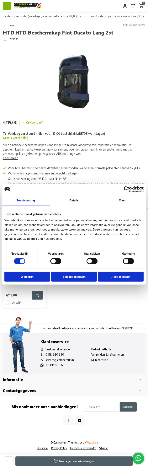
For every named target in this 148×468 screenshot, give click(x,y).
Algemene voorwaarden (83, 448)
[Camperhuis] (27, 6)
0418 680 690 (54, 354)
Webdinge (92, 442)
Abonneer (128, 406)
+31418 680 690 (55, 365)
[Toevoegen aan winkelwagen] (37, 295)
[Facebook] (68, 420)
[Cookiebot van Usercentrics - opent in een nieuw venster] (127, 189)
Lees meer (10, 158)
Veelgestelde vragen (58, 349)
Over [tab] (122, 200)
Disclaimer (42, 448)
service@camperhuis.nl (59, 360)
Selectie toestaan (74, 276)
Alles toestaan (120, 276)
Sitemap (103, 448)
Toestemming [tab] (26, 200)
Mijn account (99, 360)
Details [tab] (74, 200)
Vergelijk (13, 38)
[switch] (55, 261)
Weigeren (27, 276)
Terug (11, 25)
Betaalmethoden (102, 349)
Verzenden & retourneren (107, 354)
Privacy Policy (59, 448)
